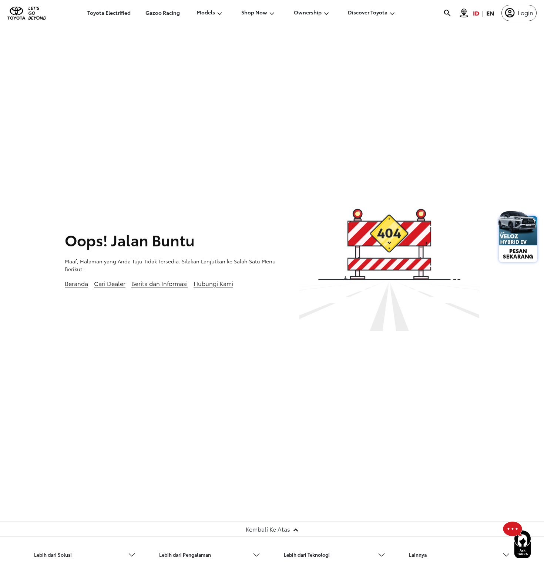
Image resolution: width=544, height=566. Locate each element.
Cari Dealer (109, 283)
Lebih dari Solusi (53, 554)
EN (490, 13)
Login (525, 12)
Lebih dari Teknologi (307, 554)
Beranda (76, 283)
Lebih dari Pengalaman (185, 554)
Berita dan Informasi (159, 283)
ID (476, 13)
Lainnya (418, 554)
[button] (85, 555)
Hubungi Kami (213, 283)
